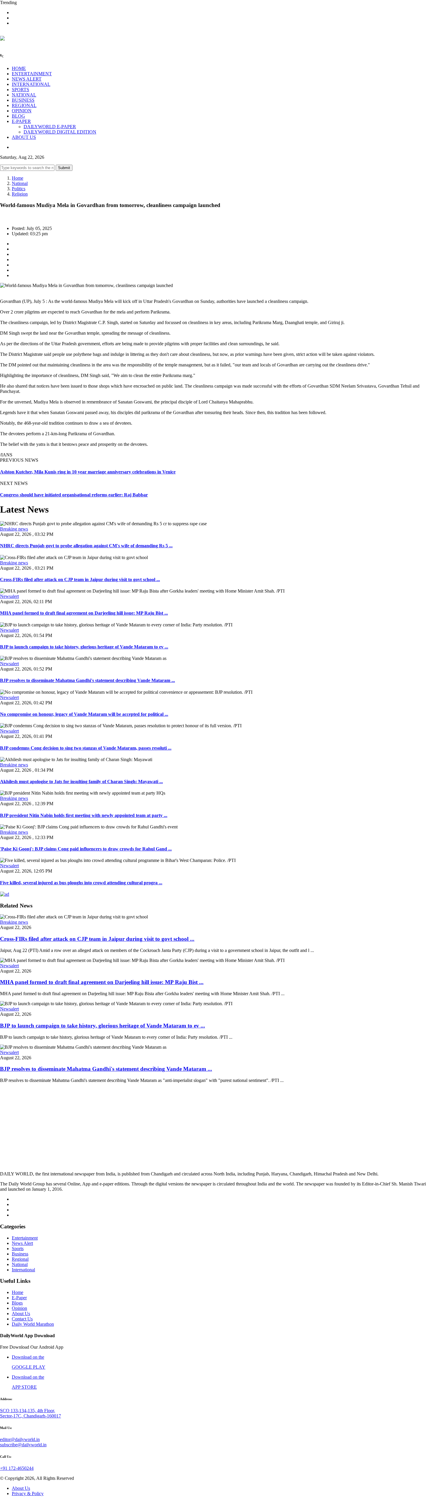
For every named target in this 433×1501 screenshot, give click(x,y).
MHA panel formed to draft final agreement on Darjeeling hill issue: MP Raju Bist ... (84, 613)
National (20, 183)
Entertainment (25, 1237)
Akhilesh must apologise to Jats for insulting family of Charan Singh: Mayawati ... (81, 781)
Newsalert (9, 596)
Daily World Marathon (33, 1324)
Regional (20, 1259)
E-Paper (19, 1297)
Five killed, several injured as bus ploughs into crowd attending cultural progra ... (81, 882)
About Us (21, 1313)
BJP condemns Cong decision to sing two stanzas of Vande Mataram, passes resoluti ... (85, 748)
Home (17, 178)
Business (20, 1253)
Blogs (17, 1302)
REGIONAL (24, 105)
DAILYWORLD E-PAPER (50, 126)
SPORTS (20, 89)
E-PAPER (21, 121)
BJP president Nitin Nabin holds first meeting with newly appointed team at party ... (83, 815)
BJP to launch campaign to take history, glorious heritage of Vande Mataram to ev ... (84, 646)
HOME (19, 68)
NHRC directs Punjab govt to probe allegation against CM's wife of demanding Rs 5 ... (86, 545)
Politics (18, 188)
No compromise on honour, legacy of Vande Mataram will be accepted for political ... (84, 714)
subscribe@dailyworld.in (23, 1444)
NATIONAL (24, 94)
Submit (64, 168)
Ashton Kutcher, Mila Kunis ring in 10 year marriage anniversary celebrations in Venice (88, 471)
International (23, 1269)
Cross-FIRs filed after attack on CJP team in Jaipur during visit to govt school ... (80, 579)
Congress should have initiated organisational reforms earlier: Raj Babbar (74, 494)
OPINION (22, 110)
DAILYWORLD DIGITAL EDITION (60, 131)
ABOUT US (24, 137)
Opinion (19, 1308)
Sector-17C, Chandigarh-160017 (30, 1415)
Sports (18, 1248)
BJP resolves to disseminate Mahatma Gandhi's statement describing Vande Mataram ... (87, 680)
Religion (20, 193)
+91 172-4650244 (17, 1468)
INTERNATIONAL (31, 84)
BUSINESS (23, 100)
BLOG (18, 116)
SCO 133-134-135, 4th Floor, (27, 1410)
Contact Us (22, 1318)
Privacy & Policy (28, 1493)
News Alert (22, 1243)
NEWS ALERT (27, 78)
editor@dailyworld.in (20, 1439)
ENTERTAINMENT (32, 73)
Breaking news (14, 528)
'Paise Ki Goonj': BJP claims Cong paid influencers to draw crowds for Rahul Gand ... (86, 848)
